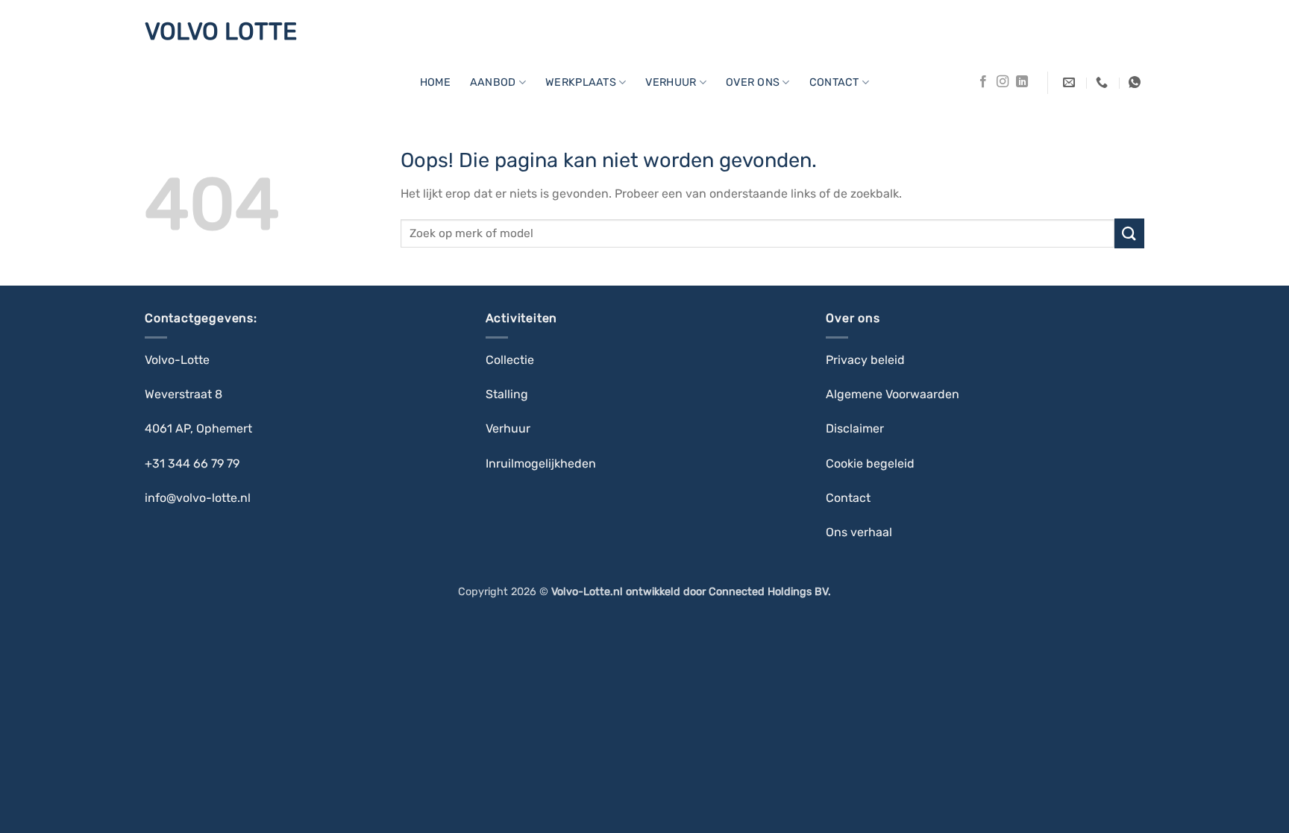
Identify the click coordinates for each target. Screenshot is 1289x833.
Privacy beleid (865, 360)
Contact (834, 82)
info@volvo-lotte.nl (198, 498)
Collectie (511, 360)
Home (435, 82)
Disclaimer (855, 428)
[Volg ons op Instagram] (1003, 82)
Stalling (508, 394)
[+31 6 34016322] (1136, 82)
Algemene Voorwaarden (892, 394)
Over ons (753, 82)
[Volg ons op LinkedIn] (1022, 82)
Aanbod (493, 82)
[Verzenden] (1129, 233)
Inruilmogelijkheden (541, 463)
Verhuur (508, 428)
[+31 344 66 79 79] (1103, 82)
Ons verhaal (859, 532)
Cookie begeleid (872, 463)
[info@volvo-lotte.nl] (1071, 82)
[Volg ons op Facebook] (983, 82)
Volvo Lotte (221, 31)
